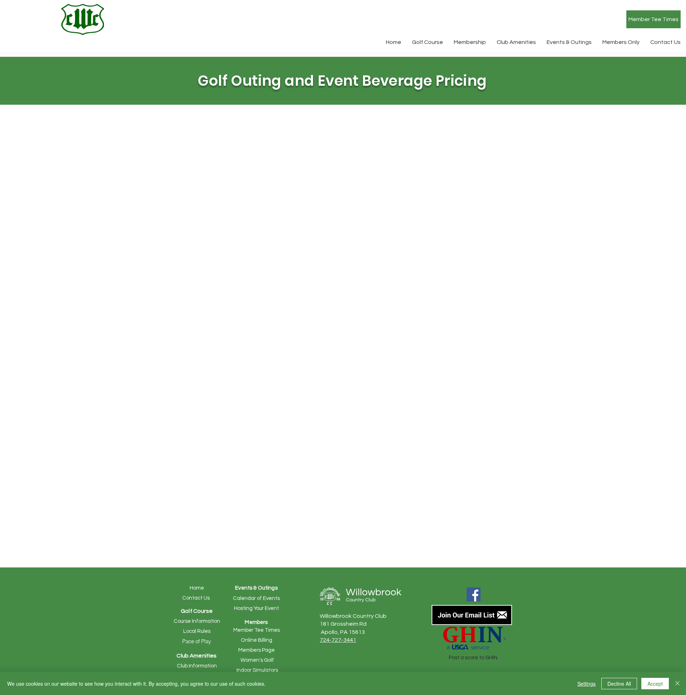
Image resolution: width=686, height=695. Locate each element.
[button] (427, 42)
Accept (655, 683)
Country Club (361, 599)
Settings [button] (586, 683)
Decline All (619, 683)
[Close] (677, 683)
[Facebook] (474, 594)
